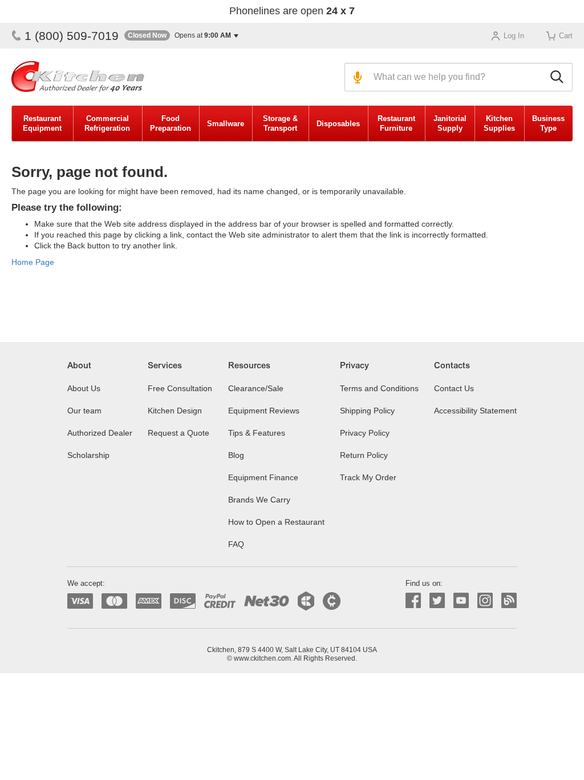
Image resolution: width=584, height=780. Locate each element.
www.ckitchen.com (262, 658)
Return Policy (364, 455)
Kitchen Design (175, 410)
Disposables (338, 123)
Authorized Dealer (99, 432)
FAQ (236, 544)
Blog (236, 455)
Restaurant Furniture (396, 123)
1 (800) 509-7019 (72, 35)
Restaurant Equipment (42, 123)
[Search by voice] (356, 77)
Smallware (225, 123)
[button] (181, 35)
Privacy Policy (365, 432)
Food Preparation (170, 123)
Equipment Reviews (263, 410)
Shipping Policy (367, 410)
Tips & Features (256, 432)
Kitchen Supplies (499, 123)
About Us (83, 388)
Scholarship (88, 455)
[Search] (559, 77)
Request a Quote (178, 432)
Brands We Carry (259, 499)
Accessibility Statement (475, 410)
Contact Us (454, 388)
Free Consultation (180, 388)
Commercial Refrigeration (107, 123)
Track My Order (368, 477)
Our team (84, 410)
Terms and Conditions (379, 388)
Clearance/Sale (255, 388)
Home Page (32, 262)
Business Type (548, 123)
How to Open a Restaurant (276, 521)
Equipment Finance (263, 477)
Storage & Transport (280, 123)
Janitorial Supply (450, 123)
